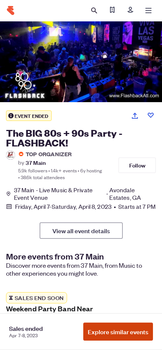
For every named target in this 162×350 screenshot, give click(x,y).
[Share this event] (134, 115)
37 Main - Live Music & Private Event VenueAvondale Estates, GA (77, 193)
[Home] (10, 10)
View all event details (81, 230)
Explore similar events (118, 331)
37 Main (36, 162)
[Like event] (150, 115)
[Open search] (94, 10)
